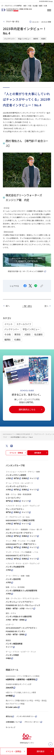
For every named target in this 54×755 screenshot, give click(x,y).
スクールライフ (23, 324)
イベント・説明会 (16, 452)
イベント (8, 324)
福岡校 (7, 339)
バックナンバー (11, 329)
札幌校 (17, 339)
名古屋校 (38, 334)
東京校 (17, 334)
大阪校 (27, 334)
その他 (7, 334)
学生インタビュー (31, 329)
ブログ (5, 437)
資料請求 (37, 452)
